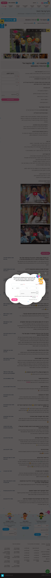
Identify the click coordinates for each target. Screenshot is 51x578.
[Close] (45, 273)
